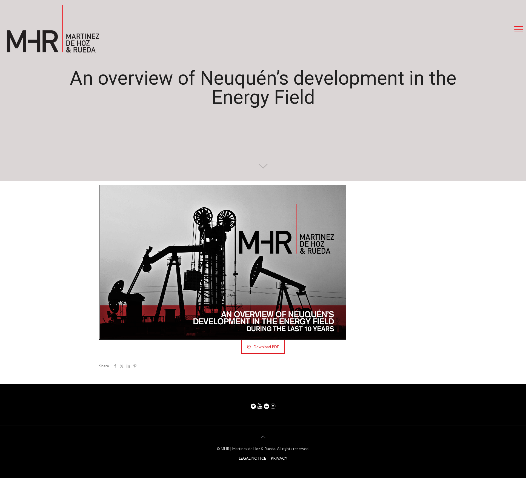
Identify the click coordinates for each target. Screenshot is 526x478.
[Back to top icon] (263, 436)
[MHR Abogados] (52, 29)
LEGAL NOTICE (252, 458)
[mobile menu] (518, 29)
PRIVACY (279, 458)
